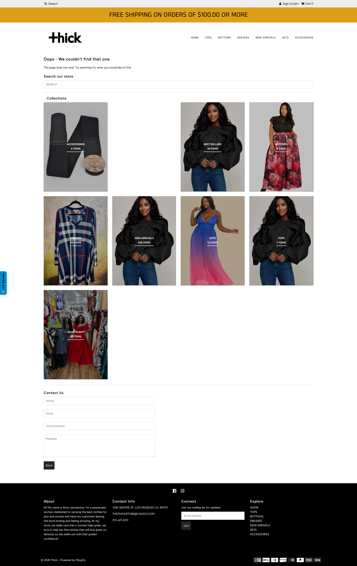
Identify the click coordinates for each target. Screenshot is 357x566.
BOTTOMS (224, 38)
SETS (285, 38)
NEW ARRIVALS (266, 38)
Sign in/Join (290, 3)
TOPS (208, 38)
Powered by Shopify (73, 560)
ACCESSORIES (304, 38)
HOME (195, 38)
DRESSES (243, 38)
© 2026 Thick (49, 560)
